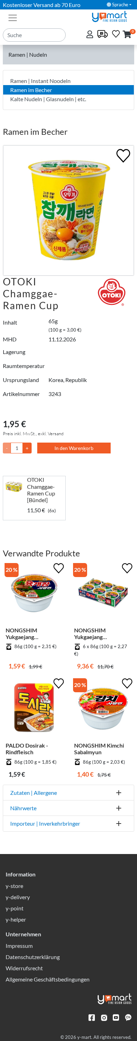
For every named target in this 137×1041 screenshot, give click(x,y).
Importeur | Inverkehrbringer (45, 823)
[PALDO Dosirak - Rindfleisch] (34, 709)
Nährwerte (23, 808)
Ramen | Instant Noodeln (40, 80)
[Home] (112, 15)
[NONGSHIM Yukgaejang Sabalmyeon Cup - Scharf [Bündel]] (102, 594)
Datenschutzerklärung (33, 956)
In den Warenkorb (73, 448)
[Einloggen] (90, 35)
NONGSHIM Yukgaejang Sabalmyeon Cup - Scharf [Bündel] (96, 633)
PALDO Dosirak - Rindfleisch (27, 748)
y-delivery (18, 897)
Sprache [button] (119, 4)
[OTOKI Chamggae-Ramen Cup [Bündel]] (15, 486)
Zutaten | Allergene (33, 792)
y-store (14, 885)
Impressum (19, 945)
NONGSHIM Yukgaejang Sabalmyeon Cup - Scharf (28, 633)
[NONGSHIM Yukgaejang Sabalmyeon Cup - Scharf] (34, 594)
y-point (15, 908)
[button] (127, 35)
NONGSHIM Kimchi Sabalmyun (99, 748)
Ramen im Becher (31, 89)
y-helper (16, 919)
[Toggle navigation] (12, 17)
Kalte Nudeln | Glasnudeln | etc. (48, 99)
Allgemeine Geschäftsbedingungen (48, 979)
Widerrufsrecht (24, 968)
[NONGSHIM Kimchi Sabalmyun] (102, 709)
